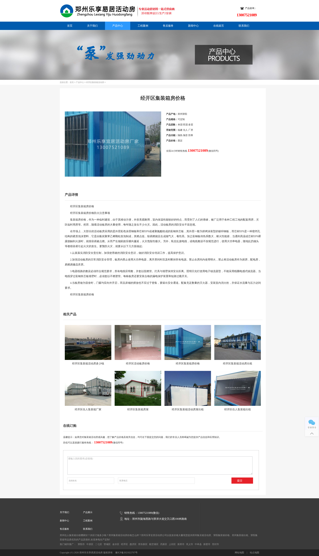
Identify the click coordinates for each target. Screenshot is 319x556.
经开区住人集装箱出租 (237, 409)
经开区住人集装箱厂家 (88, 409)
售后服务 (168, 25)
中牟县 (198, 544)
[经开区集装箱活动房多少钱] (88, 342)
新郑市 (180, 544)
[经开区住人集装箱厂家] (88, 388)
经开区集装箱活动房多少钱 (88, 363)
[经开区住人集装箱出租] (237, 388)
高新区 (163, 544)
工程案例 (143, 25)
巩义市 (189, 544)
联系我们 (244, 25)
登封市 (215, 544)
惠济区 (133, 544)
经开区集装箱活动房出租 (237, 363)
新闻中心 (193, 25)
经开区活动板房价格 (138, 363)
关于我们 (92, 25)
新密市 (206, 544)
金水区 (115, 544)
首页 (69, 25)
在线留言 (218, 25)
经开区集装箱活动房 (95, 82)
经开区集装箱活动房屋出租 (188, 409)
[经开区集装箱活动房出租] (237, 342)
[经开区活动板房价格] (138, 342)
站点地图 (254, 552)
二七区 (98, 544)
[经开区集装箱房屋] (138, 388)
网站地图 (239, 552)
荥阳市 (81, 544)
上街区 (172, 544)
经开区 (124, 544)
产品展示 (87, 512)
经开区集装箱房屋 (138, 409)
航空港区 (154, 544)
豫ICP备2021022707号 (126, 552)
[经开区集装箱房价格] (187, 342)
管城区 (107, 544)
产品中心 (117, 25)
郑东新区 (143, 544)
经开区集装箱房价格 (188, 363)
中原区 (89, 544)
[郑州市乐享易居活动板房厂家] (107, 10)
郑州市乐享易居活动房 (91, 552)
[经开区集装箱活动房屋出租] (187, 388)
